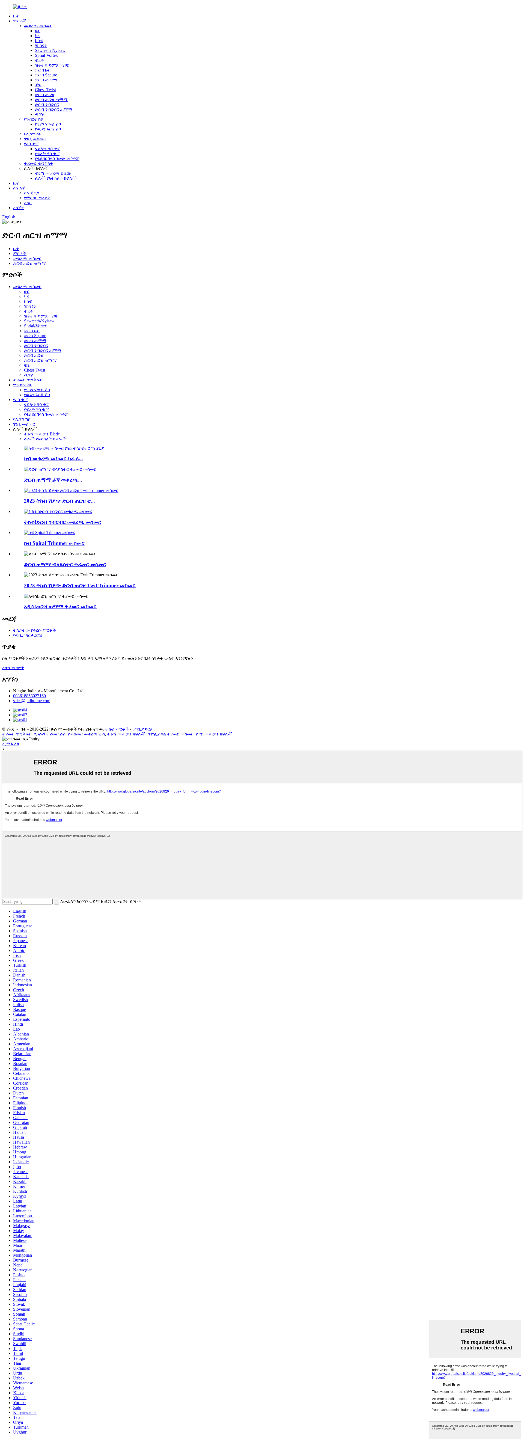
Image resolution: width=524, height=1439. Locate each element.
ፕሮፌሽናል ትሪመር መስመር (170, 734)
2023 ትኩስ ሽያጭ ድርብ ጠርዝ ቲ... (59, 501)
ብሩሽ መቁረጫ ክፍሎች (126, 734)
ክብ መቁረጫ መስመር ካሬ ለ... (53, 458)
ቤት (16, 16)
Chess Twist (45, 89)
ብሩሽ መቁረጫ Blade (53, 173)
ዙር (37, 30)
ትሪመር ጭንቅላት (38, 163)
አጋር (28, 202)
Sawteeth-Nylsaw (50, 50)
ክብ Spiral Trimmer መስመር (54, 543)
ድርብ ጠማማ (46, 80)
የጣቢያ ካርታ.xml (27, 635)
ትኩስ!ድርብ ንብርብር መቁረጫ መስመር (62, 522)
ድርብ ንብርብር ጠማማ (53, 109)
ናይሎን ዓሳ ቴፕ (47, 148)
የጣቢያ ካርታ (142, 729)
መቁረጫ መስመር (38, 25)
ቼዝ (38, 84)
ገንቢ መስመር (35, 139)
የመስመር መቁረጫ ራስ (86, 734)
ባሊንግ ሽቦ (32, 134)
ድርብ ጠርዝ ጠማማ (51, 99)
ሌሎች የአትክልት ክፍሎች (56, 178)
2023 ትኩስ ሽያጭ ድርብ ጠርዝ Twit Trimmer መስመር (80, 585)
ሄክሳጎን (41, 45)
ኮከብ (39, 40)
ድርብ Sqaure (46, 75)
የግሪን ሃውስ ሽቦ (48, 124)
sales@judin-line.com (31, 700)
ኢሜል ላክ (10, 743)
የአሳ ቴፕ (31, 143)
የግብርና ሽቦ (33, 119)
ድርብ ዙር (42, 70)
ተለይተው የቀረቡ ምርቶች (34, 630)
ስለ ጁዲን (32, 193)
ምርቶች (19, 21)
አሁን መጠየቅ (13, 667)
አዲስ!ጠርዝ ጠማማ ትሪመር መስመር (60, 606)
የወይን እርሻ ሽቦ (48, 129)
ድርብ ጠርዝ (44, 94)
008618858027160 (29, 695)
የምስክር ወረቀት (37, 197)
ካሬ (37, 35)
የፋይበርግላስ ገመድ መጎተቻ (57, 158)
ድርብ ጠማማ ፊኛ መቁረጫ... (53, 480)
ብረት (39, 60)
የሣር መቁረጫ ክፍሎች (214, 734)
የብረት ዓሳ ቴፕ (47, 153)
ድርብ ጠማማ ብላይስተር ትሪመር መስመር (65, 564)
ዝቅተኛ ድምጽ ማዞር (52, 65)
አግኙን (18, 207)
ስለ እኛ (19, 188)
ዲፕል (39, 114)
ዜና (16, 183)
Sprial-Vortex (46, 55)
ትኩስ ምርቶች (117, 729)
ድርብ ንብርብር (47, 104)
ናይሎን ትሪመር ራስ (50, 734)
